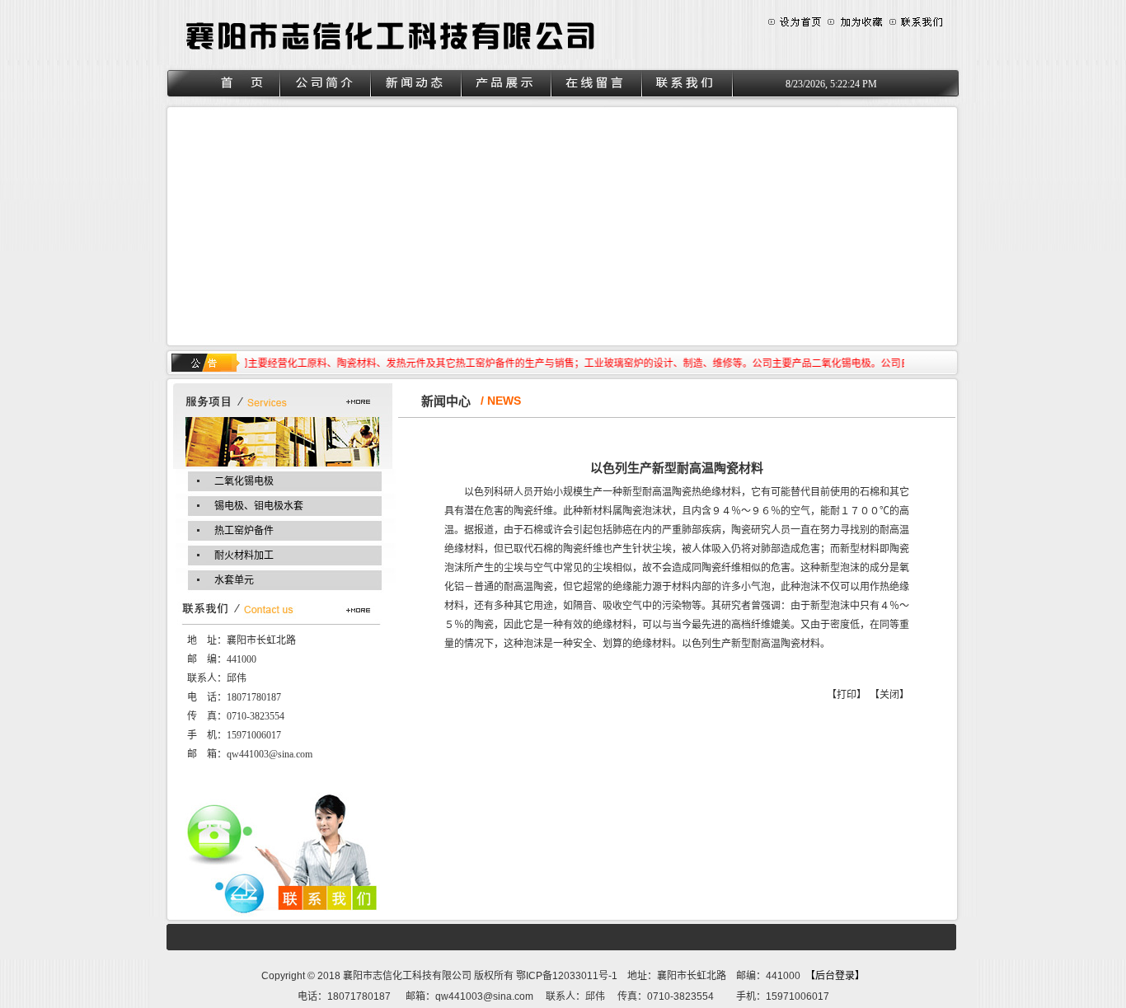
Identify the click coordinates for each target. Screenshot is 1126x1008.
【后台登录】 (837, 976)
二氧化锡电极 (244, 481)
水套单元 (234, 580)
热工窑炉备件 (244, 531)
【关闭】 (889, 695)
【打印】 (846, 695)
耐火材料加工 (244, 555)
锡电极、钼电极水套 (258, 506)
